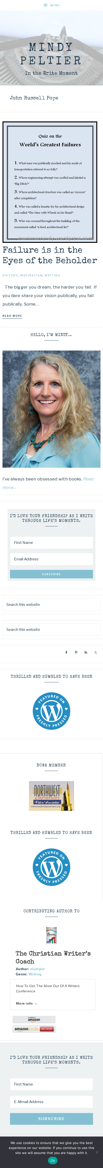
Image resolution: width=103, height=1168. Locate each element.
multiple (37, 969)
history (10, 275)
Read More (12, 315)
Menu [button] (55, 5)
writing (52, 275)
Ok (52, 1161)
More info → (27, 1003)
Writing (35, 974)
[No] (96, 1152)
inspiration (31, 275)
